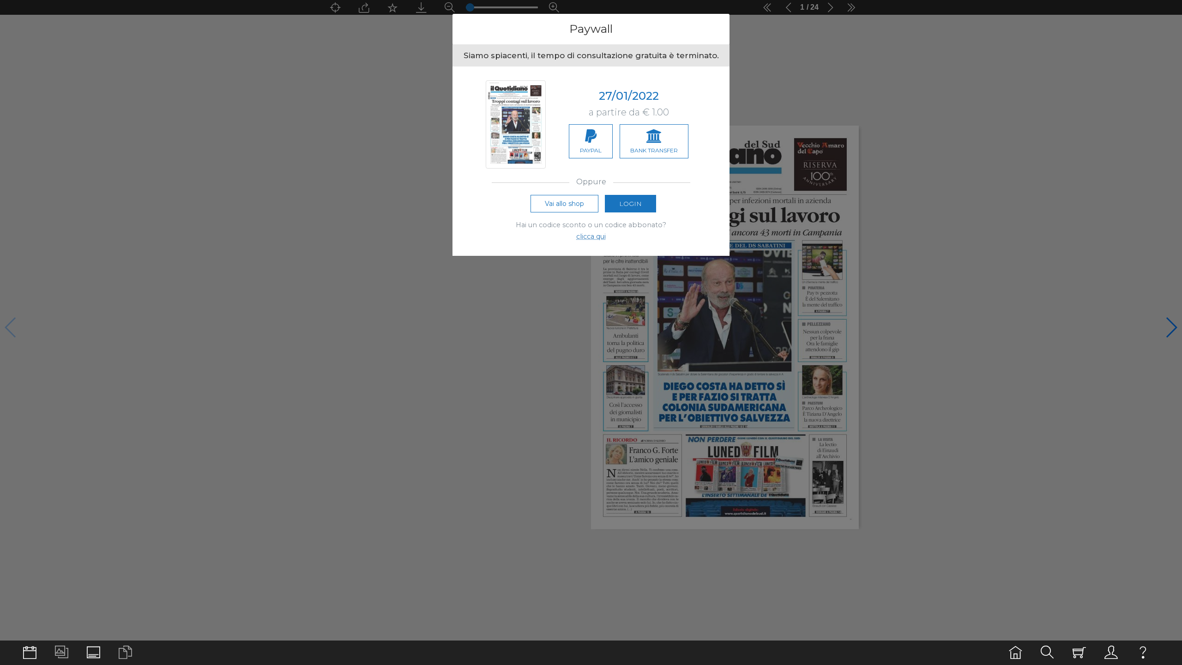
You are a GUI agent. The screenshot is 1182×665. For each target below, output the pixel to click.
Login (630, 204)
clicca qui (591, 236)
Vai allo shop (564, 204)
